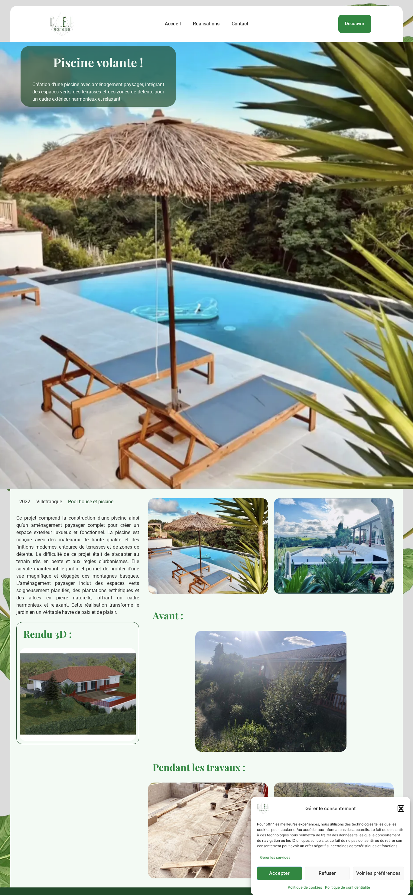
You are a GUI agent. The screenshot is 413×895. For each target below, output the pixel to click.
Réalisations (206, 24)
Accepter (279, 873)
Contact (240, 24)
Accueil (173, 24)
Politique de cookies (305, 887)
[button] (401, 809)
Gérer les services (275, 857)
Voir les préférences (378, 873)
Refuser (327, 873)
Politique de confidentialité (347, 887)
